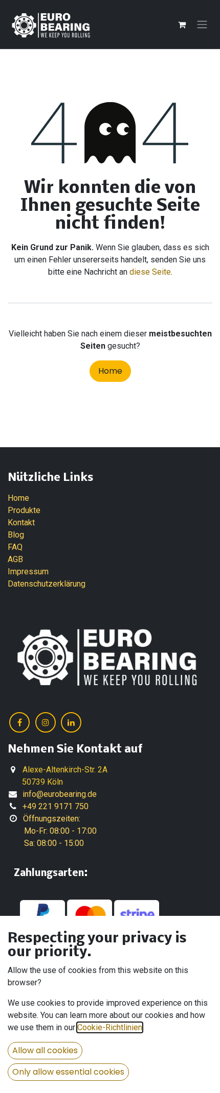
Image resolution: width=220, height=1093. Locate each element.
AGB (15, 559)
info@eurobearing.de (60, 794)
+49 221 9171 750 (56, 806)
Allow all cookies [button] (45, 1050)
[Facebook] (19, 722)
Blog (16, 535)
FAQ (15, 547)
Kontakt (21, 522)
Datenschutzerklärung (46, 584)
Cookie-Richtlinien (109, 1027)
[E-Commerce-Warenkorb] (181, 24)
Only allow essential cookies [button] (68, 1072)
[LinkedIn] (71, 722)
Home (110, 371)
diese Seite (150, 272)
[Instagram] (45, 722)
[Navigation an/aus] (202, 24)
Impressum (28, 571)
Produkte (24, 510)
